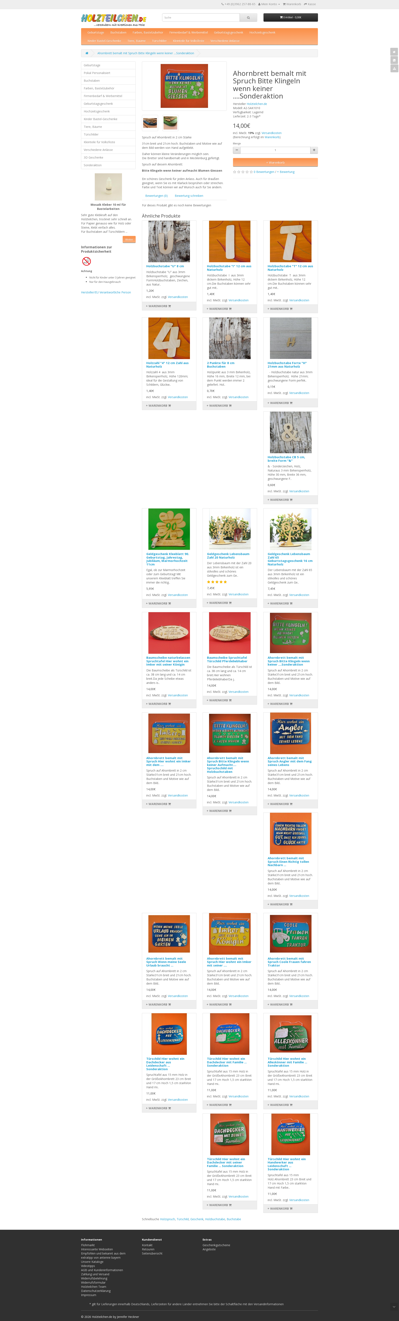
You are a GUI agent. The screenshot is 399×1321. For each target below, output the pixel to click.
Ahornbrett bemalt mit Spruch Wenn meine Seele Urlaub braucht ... (166, 961)
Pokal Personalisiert (97, 73)
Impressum (88, 1295)
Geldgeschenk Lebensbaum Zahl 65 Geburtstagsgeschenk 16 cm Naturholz (290, 559)
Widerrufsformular (93, 1282)
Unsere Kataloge (92, 1262)
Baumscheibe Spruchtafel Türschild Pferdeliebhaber (227, 659)
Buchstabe (234, 1219)
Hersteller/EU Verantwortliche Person (106, 292)
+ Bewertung (285, 172)
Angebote (209, 1249)
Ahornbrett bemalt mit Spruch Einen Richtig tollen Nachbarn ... (288, 861)
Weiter (129, 239)
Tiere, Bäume (136, 41)
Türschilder (159, 41)
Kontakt (147, 1245)
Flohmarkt (88, 1245)
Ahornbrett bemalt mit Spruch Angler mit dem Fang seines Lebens (290, 761)
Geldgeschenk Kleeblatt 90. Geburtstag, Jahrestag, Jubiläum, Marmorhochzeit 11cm (167, 559)
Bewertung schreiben (189, 196)
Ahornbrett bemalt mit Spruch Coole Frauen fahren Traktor (289, 961)
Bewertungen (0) (156, 196)
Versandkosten (272, 133)
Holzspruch (167, 1219)
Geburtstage (95, 32)
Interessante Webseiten (97, 1249)
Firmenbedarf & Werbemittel (188, 32)
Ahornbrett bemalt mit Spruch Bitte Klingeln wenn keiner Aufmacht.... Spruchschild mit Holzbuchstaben (228, 765)
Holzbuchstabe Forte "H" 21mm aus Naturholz (287, 364)
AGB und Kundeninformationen (102, 1270)
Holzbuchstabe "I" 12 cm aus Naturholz (229, 268)
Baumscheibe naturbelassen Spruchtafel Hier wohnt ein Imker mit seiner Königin (168, 660)
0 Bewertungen (264, 172)
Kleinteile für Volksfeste (188, 41)
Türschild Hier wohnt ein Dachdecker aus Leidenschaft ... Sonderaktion (165, 1063)
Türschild (183, 1219)
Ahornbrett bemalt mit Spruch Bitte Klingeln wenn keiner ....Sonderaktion (145, 53)
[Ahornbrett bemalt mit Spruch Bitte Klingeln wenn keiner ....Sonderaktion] (184, 86)
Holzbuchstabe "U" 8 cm (165, 266)
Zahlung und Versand (95, 1274)
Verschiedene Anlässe (225, 41)
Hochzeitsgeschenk (262, 32)
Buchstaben (118, 32)
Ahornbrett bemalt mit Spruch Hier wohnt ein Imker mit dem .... (168, 761)
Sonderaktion (93, 165)
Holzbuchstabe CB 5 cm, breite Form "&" (286, 459)
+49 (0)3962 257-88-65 (240, 4)
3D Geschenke (93, 157)
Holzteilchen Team (93, 1287)
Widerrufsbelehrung (94, 1278)
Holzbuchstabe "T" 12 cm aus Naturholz (290, 268)
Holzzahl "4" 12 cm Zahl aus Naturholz (167, 364)
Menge (237, 143)
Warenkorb (272, 137)
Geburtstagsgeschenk (228, 32)
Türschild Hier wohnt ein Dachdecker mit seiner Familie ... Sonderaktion (226, 1162)
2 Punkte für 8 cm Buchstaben (220, 364)
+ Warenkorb (275, 162)
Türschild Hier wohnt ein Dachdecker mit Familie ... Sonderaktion (227, 1061)
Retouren (148, 1249)
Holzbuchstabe (215, 1219)
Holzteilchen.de (257, 104)
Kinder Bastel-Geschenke (104, 41)
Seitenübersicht (152, 1253)
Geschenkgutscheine (216, 1245)
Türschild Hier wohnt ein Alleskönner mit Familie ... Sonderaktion (287, 1061)
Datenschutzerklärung (96, 1291)
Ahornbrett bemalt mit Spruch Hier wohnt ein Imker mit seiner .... (229, 961)
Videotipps (88, 1266)
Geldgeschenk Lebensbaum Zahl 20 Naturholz (228, 555)
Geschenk (196, 1219)
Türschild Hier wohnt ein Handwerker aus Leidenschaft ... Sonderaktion (287, 1164)
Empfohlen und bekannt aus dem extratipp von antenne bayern (103, 1255)
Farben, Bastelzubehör (148, 32)
